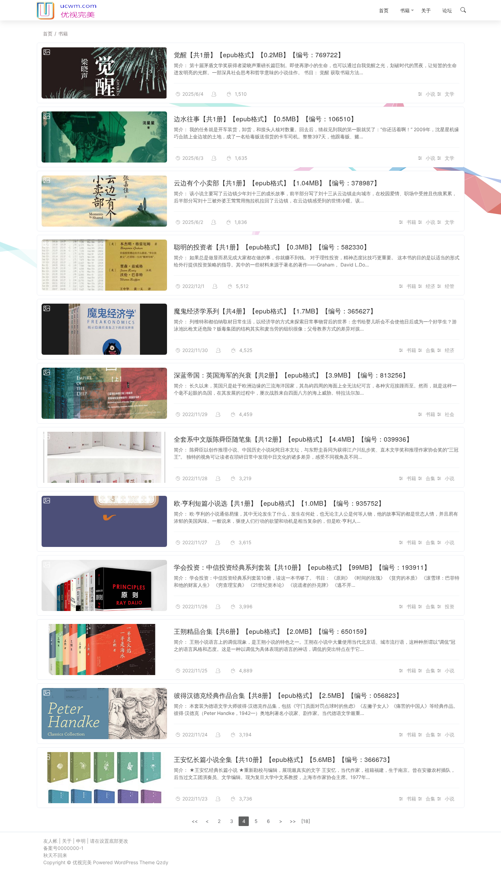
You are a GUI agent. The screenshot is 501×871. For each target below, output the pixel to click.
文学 (449, 94)
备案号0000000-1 (63, 848)
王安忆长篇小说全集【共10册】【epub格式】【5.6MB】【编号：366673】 (283, 759)
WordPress (126, 862)
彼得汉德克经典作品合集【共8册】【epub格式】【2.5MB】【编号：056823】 (288, 695)
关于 (67, 841)
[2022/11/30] (104, 329)
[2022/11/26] (104, 585)
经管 (449, 286)
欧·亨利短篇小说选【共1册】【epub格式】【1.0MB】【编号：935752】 (279, 502)
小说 (430, 94)
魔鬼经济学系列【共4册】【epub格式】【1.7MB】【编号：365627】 (275, 310)
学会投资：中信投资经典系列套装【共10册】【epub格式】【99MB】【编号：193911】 (302, 566)
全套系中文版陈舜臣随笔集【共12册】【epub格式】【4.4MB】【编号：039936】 (293, 438)
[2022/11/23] (104, 777)
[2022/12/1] (104, 265)
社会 (449, 414)
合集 (430, 350)
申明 (81, 841)
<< (195, 821)
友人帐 (50, 841)
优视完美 (82, 862)
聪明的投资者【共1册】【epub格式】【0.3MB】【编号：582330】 (272, 246)
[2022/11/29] (104, 393)
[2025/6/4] (104, 72)
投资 (449, 606)
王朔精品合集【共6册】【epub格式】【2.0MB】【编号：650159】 (272, 631)
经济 (430, 286)
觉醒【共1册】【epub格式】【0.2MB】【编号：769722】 (259, 54)
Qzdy (162, 862)
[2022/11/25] (104, 649)
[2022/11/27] (104, 521)
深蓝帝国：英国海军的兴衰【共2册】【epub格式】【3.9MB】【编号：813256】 (291, 374)
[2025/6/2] (104, 201)
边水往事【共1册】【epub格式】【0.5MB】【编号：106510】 (265, 118)
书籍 (411, 222)
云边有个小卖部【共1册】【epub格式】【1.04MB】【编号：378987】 (277, 182)
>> (293, 821)
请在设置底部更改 (109, 841)
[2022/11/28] (104, 457)
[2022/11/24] (104, 713)
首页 (47, 33)
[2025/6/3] (104, 137)
